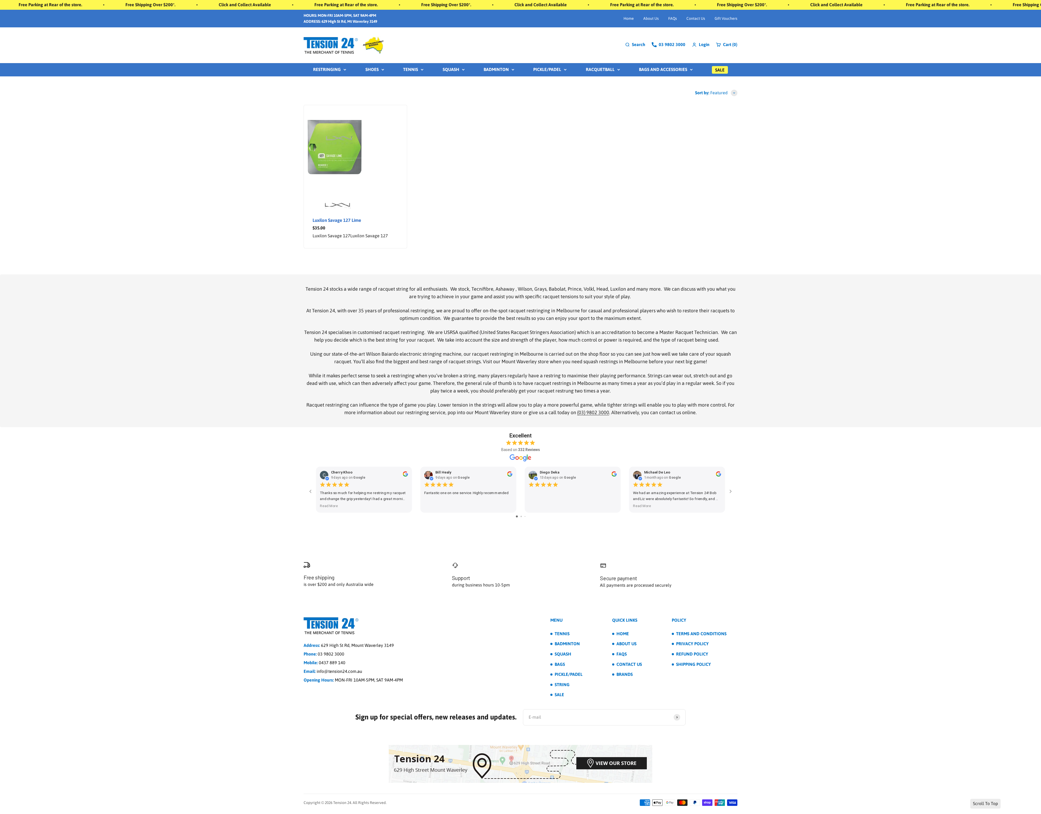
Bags (560, 664)
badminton (496, 69)
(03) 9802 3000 (593, 412)
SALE (720, 69)
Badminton (567, 643)
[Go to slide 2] (521, 516)
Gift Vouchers (726, 18)
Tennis (562, 633)
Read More (329, 506)
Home (629, 18)
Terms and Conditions (701, 633)
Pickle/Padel (569, 674)
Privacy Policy (692, 643)
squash (451, 69)
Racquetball (600, 69)
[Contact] (520, 763)
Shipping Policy (693, 664)
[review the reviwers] (405, 475)
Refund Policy (692, 653)
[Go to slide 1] (517, 516)
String (562, 684)
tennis (410, 69)
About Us (651, 18)
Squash (563, 653)
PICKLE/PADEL (547, 69)
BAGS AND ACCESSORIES (663, 69)
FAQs (672, 18)
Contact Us (695, 18)
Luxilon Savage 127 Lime (337, 220)
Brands (624, 674)
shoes (372, 69)
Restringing (327, 69)
